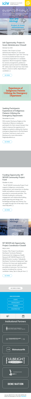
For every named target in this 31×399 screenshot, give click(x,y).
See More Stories (16, 288)
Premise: (24, 397)
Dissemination (15, 309)
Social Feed (8, 316)
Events (15, 300)
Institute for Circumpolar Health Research (12, 3)
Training (15, 306)
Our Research (15, 303)
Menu (28, 3)
